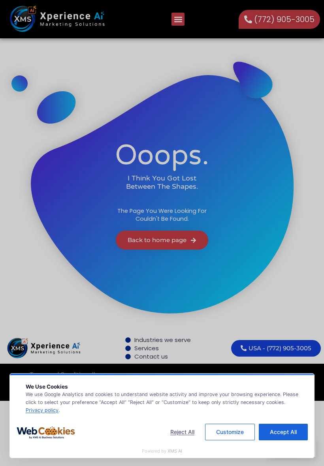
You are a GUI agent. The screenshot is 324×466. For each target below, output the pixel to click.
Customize (230, 431)
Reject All (182, 431)
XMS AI (175, 451)
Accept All (283, 431)
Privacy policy (42, 410)
